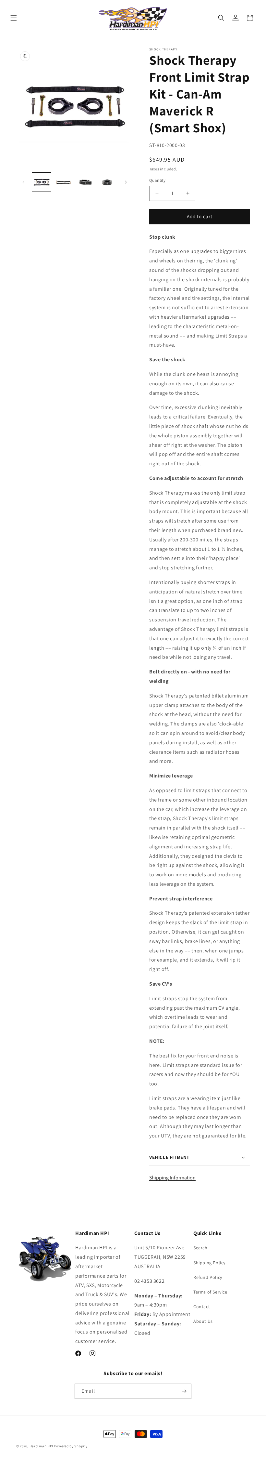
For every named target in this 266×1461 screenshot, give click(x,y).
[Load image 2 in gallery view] (63, 182)
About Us (203, 1321)
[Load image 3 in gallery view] (85, 182)
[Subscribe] (184, 1391)
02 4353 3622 (149, 1281)
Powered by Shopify (71, 1446)
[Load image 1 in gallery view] (41, 182)
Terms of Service (210, 1292)
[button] (13, 18)
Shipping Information (172, 1177)
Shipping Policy (209, 1263)
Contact (201, 1306)
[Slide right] (126, 182)
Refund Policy (207, 1277)
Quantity (157, 180)
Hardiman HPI (41, 1446)
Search (200, 1248)
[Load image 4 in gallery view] (107, 182)
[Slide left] (23, 182)
